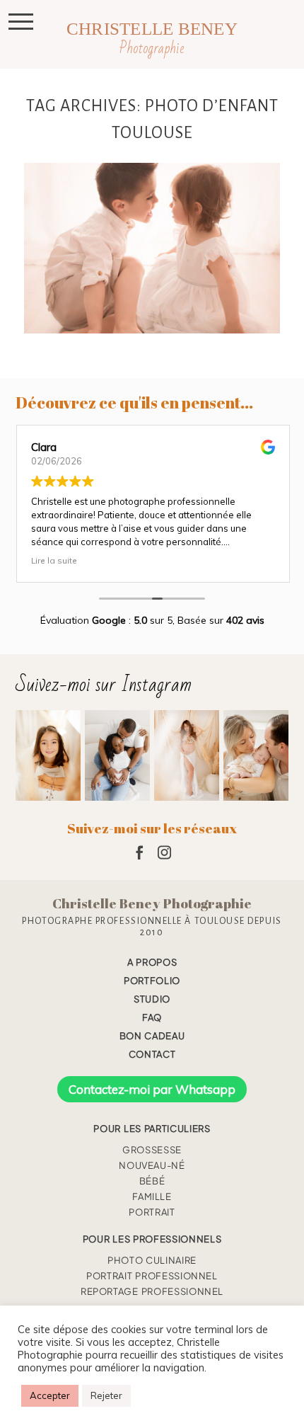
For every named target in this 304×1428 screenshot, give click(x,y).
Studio (152, 999)
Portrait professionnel (152, 1275)
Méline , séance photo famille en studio (150, 249)
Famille (152, 1196)
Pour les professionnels (152, 1239)
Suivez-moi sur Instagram (104, 685)
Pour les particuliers (151, 1128)
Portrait (152, 1212)
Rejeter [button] (106, 1395)
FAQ (152, 1017)
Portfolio (152, 980)
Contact (152, 1054)
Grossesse (152, 1149)
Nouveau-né (152, 1165)
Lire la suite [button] (53, 560)
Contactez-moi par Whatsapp (152, 1089)
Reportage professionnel (152, 1291)
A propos (152, 962)
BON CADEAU (152, 1035)
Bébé (152, 1181)
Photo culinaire (152, 1260)
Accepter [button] (50, 1395)
